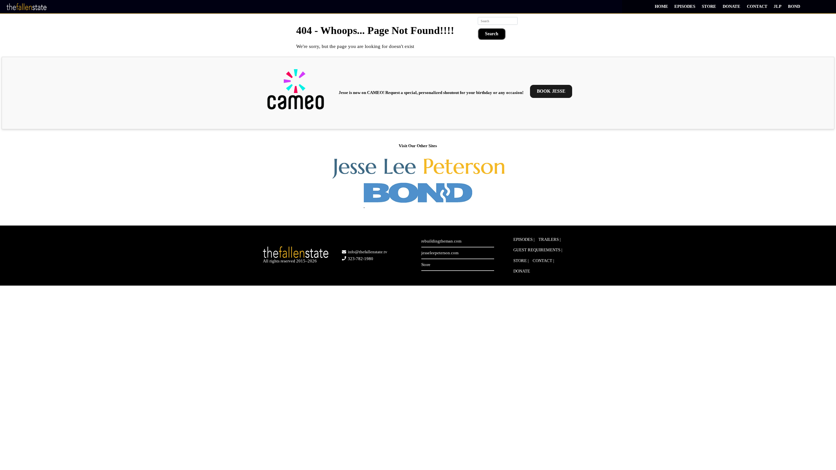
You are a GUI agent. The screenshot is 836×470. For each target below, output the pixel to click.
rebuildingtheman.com (441, 241)
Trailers (549, 239)
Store (709, 6)
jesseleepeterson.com (439, 252)
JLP (777, 6)
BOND (794, 6)
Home (661, 6)
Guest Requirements (536, 249)
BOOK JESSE (551, 91)
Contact (757, 6)
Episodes (684, 6)
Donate (731, 6)
